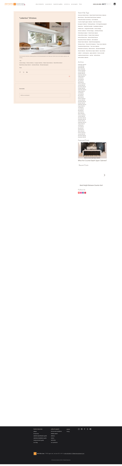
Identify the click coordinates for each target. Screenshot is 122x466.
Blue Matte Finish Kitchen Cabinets (93, 17)
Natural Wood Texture (93, 37)
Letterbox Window (35, 64)
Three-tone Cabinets (101, 44)
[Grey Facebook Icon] (85, 429)
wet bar (91, 55)
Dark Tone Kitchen (97, 21)
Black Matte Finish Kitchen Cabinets (98, 15)
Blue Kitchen (81, 17)
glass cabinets (93, 53)
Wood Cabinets (81, 50)
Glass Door (80, 26)
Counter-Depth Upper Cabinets (85, 21)
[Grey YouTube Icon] (90, 429)
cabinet (80, 53)
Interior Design (22, 62)
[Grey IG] (79, 429)
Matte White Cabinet (58, 62)
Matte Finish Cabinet (93, 33)
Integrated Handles (89, 28)
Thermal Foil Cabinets (91, 44)
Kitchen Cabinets (30, 62)
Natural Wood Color (82, 37)
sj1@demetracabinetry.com (78, 453)
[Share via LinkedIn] (27, 72)
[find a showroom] (105, 4)
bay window (102, 50)
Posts (20, 67)
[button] (48, 4)
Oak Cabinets (95, 39)
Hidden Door (81, 28)
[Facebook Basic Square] (83, 193)
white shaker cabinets (83, 57)
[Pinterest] (85, 193)
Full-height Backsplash (101, 24)
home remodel (100, 53)
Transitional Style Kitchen (84, 46)
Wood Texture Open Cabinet (25, 64)
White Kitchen (92, 48)
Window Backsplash (44, 64)
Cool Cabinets (94, 19)
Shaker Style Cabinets (83, 41)
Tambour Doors (81, 44)
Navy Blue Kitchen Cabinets (84, 39)
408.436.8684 (67, 453)
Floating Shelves (91, 24)
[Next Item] (104, 175)
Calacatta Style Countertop (84, 19)
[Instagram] (81, 193)
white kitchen (97, 55)
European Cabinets (38, 62)
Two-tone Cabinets (94, 46)
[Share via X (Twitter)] (23, 72)
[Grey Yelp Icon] (87, 429)
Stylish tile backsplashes (94, 41)
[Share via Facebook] (20, 72)
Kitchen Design (90, 30)
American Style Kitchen (83, 15)
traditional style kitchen (83, 55)
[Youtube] (79, 193)
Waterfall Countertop (83, 48)
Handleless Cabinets (98, 26)
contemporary (85, 53)
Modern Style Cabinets (48, 62)
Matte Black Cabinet (82, 33)
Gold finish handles (88, 26)
